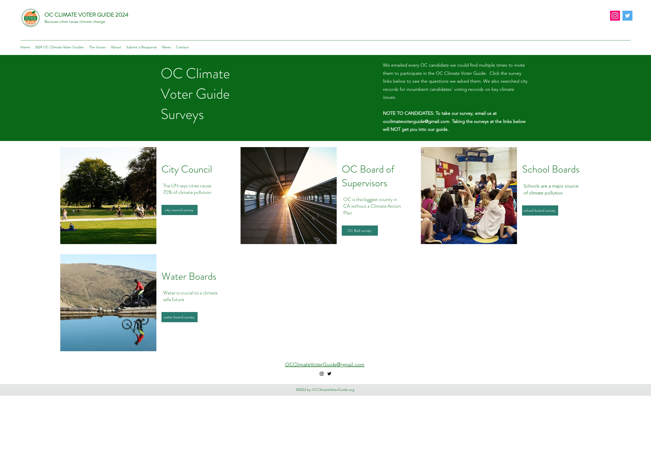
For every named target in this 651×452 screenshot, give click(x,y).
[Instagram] (615, 16)
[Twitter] (627, 16)
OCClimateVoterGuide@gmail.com (324, 364)
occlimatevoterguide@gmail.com (416, 121)
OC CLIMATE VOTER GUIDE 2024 (86, 15)
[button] (59, 47)
